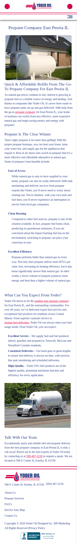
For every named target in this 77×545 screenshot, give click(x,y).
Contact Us (10, 515)
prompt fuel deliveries (16, 322)
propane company (25, 112)
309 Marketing (61, 523)
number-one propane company (52, 300)
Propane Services (14, 498)
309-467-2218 (34, 456)
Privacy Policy (37, 528)
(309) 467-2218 (7, 6)
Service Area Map (14, 509)
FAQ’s (8, 504)
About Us (10, 492)
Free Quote (70, 6)
